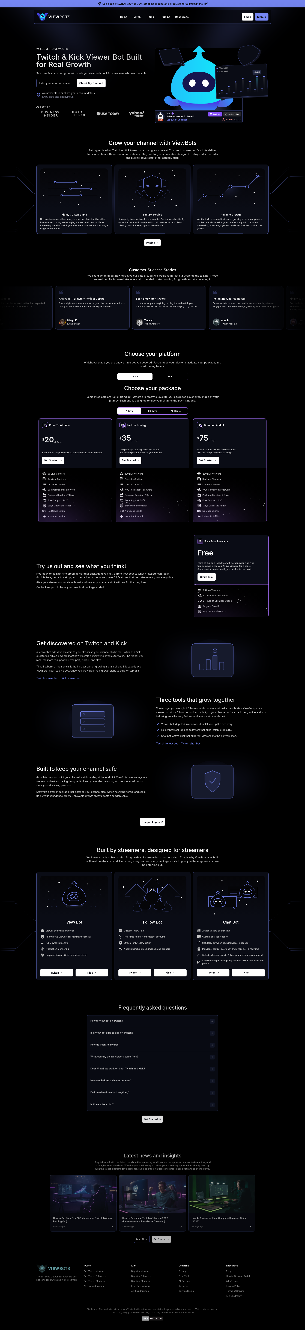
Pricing (166, 16)
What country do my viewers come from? (114, 1056)
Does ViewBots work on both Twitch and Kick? (117, 1068)
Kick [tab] (170, 376)
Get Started (51, 460)
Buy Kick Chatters (140, 1281)
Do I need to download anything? (109, 1092)
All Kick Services (140, 1291)
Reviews (183, 1286)
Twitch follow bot (167, 743)
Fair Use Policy (234, 1296)
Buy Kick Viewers (140, 1271)
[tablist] (152, 376)
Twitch (54, 972)
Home (123, 16)
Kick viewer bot (71, 678)
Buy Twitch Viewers (94, 1271)
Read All (140, 1239)
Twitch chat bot (190, 743)
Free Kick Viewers (140, 1286)
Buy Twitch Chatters (94, 1281)
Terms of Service (235, 1291)
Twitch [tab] (135, 376)
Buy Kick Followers (141, 1276)
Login (247, 16)
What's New (232, 1281)
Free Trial (184, 1276)
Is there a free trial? (101, 1104)
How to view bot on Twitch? (106, 1020)
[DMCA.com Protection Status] (152, 1318)
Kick (90, 972)
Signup (261, 16)
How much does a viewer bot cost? (110, 1080)
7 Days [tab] (129, 411)
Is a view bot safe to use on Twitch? (111, 1032)
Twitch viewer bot (47, 678)
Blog (228, 1271)
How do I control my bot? (104, 1044)
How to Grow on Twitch (238, 1276)
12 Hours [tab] (176, 411)
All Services (185, 1281)
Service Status (186, 1291)
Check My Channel (91, 82)
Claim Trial (206, 576)
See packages (151, 822)
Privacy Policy (233, 1286)
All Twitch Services (94, 1286)
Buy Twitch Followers (95, 1276)
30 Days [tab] (152, 411)
